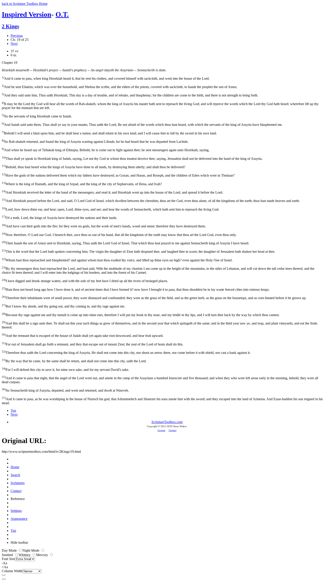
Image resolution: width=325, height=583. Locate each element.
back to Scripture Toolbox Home (25, 4)
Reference (18, 499)
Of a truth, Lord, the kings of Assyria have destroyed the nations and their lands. (59, 217)
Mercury (42, 555)
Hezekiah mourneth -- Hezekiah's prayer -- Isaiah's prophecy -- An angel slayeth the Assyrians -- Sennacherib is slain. (84, 70)
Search (15, 475)
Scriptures (18, 483)
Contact (172, 430)
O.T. (62, 14)
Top (13, 410)
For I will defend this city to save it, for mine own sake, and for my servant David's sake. (65, 369)
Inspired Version (26, 14)
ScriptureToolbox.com (167, 422)
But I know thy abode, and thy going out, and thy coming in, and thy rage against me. (63, 306)
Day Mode (10, 550)
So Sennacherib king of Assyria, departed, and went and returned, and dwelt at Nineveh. (65, 390)
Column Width (12, 571)
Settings (16, 511)
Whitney (25, 555)
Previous (17, 36)
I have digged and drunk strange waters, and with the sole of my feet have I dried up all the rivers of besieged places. (85, 280)
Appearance (19, 519)
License (161, 430)
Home (15, 467)
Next (14, 43)
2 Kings (10, 26)
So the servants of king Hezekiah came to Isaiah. (37, 115)
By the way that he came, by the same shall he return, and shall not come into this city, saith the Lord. (74, 360)
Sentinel (8, 555)
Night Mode (31, 550)
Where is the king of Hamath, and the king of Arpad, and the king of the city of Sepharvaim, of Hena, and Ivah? (82, 183)
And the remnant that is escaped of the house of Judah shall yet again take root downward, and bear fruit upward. (82, 335)
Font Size (8, 559)
